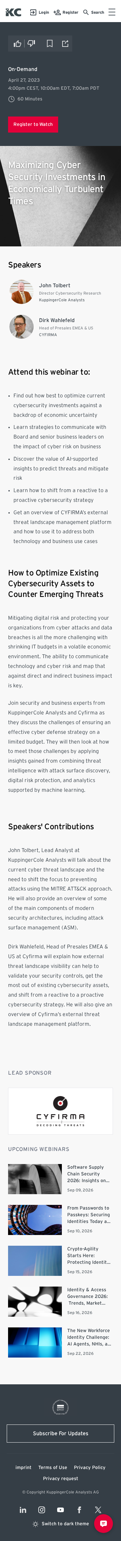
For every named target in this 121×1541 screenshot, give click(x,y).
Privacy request (60, 1478)
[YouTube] (60, 1510)
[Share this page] (65, 43)
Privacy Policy (90, 1467)
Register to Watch (33, 124)
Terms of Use (52, 1467)
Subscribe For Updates (60, 1433)
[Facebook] (79, 1510)
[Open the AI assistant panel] (103, 1523)
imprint (23, 1467)
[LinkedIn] (23, 1510)
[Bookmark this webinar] (50, 43)
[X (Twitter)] (98, 1510)
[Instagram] (42, 1510)
